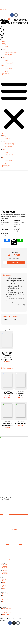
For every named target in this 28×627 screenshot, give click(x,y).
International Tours (9, 51)
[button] (1, 27)
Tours (3, 49)
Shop (3, 57)
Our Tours (4, 579)
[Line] (16, 15)
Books (6, 60)
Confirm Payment (9, 55)
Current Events (8, 68)
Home (3, 41)
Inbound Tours (8, 54)
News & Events (5, 73)
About (3, 43)
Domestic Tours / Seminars (11, 52)
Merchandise (8, 59)
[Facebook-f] (12, 15)
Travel (6, 70)
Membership (10, 63)
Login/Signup (5, 610)
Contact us (4, 566)
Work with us (8, 48)
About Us (4, 564)
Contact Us (7, 46)
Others (6, 71)
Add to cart (16, 262)
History (6, 66)
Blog (3, 65)
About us (7, 44)
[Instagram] (14, 623)
